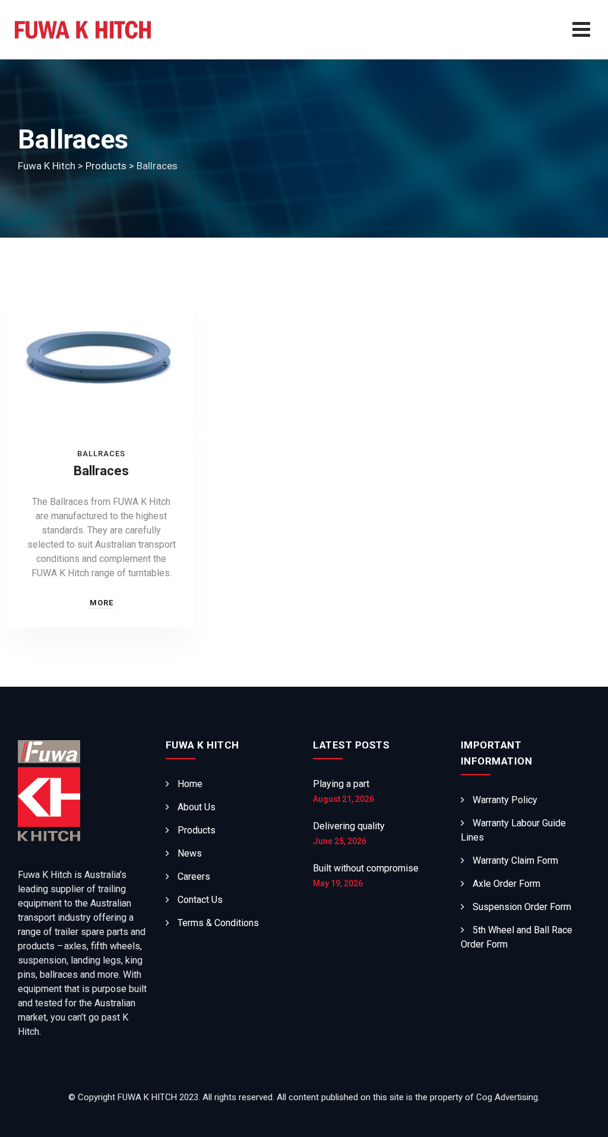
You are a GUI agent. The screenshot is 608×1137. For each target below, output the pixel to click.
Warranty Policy (505, 800)
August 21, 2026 (343, 799)
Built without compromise (366, 868)
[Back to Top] (582, 1117)
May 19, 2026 (338, 883)
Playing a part (341, 783)
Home (190, 783)
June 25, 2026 (339, 841)
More (101, 602)
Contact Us (200, 899)
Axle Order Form (506, 883)
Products (197, 830)
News (190, 853)
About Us (197, 807)
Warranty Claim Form (515, 860)
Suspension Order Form (522, 906)
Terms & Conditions (218, 922)
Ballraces (101, 453)
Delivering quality (349, 826)
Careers (194, 876)
